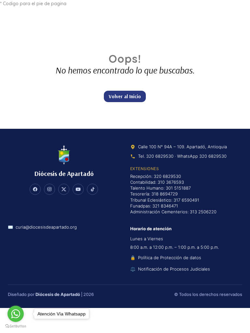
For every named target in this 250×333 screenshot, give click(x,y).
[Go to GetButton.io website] (15, 326)
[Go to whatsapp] (15, 314)
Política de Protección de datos (169, 257)
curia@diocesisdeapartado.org (46, 227)
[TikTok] (92, 189)
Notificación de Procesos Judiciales (174, 269)
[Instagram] (49, 189)
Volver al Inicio (125, 96)
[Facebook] (35, 189)
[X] (63, 189)
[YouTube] (78, 189)
